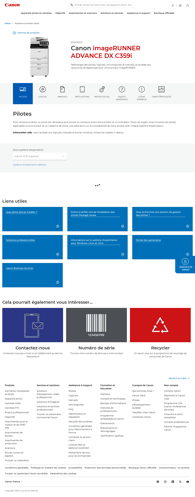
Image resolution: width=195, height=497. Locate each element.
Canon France (13, 481)
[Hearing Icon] (172, 5)
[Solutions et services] (124, 13)
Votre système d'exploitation (28, 150)
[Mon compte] (180, 5)
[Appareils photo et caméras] (53, 13)
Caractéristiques (161, 97)
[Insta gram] (165, 482)
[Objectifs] (66, 13)
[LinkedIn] (173, 482)
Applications (82, 97)
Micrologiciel (102, 97)
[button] (185, 264)
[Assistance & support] (151, 13)
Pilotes (23, 97)
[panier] (187, 5)
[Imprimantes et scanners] (98, 13)
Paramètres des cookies (63, 473)
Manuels (62, 97)
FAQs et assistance (122, 98)
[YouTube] (187, 482)
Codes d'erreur (142, 98)
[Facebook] (158, 482)
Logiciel (42, 97)
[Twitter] (180, 482)
